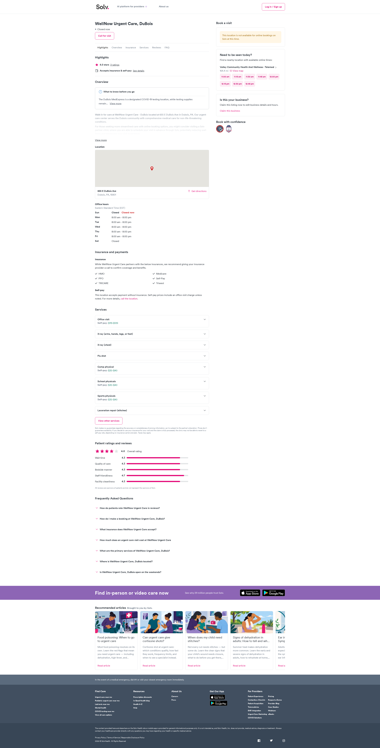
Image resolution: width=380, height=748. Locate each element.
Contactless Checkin (256, 700)
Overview (117, 47)
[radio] (225, 77)
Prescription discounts (142, 697)
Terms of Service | (114, 737)
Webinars (272, 710)
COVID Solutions (255, 717)
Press (173, 700)
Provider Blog (273, 703)
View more (115, 103)
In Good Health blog (141, 700)
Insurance (131, 47)
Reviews (156, 47)
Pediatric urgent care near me (107, 700)
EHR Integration (254, 710)
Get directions (198, 191)
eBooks (271, 714)
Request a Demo (275, 700)
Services (144, 47)
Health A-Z (137, 704)
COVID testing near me (104, 711)
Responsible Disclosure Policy (132, 737)
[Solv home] (102, 6)
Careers (174, 696)
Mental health (100, 707)
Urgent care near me (103, 697)
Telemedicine (253, 707)
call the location (129, 298)
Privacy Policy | (101, 737)
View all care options (103, 715)
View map (238, 70)
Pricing (271, 696)
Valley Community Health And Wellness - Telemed (247, 67)
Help (135, 707)
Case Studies (273, 707)
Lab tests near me (102, 704)
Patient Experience (255, 696)
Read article (104, 665)
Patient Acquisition (255, 703)
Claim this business (230, 110)
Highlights (102, 47)
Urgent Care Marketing (257, 714)
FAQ (167, 47)
